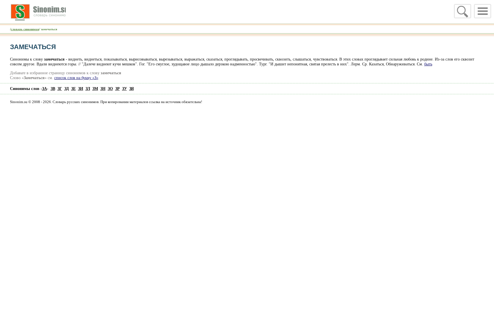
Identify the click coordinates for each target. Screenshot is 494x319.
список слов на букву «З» (76, 77)
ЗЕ (73, 88)
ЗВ (53, 88)
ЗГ (59, 88)
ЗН (102, 88)
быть (428, 64)
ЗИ (80, 88)
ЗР (117, 88)
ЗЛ (87, 88)
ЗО (110, 88)
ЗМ (95, 88)
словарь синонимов (25, 29)
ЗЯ (131, 88)
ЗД (66, 88)
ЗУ (124, 88)
